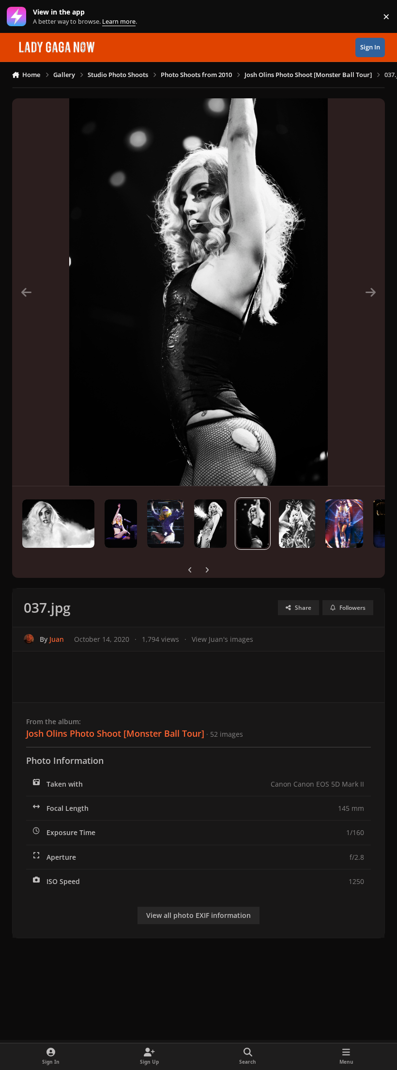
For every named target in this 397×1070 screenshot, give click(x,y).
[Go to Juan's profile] (29, 639)
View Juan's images (222, 639)
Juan (56, 639)
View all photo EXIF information (198, 915)
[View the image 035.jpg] (344, 523)
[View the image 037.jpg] (253, 523)
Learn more (18, 16)
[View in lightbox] (198, 292)
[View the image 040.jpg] (121, 523)
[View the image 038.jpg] (210, 523)
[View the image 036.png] (297, 523)
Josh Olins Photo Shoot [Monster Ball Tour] (115, 733)
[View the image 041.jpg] (58, 523)
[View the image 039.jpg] (165, 523)
